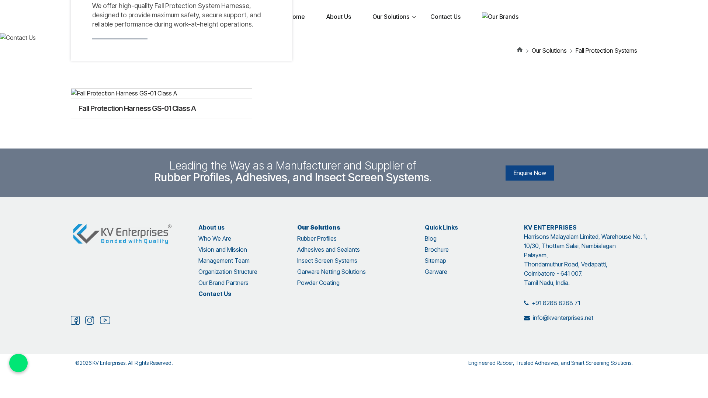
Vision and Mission (222, 249)
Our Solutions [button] (549, 50)
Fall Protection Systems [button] (606, 50)
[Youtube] (105, 323)
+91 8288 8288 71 (556, 303)
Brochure (437, 249)
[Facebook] (75, 322)
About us (211, 227)
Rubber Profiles (317, 238)
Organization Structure (227, 271)
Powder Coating (318, 282)
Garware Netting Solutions (331, 271)
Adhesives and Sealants (328, 249)
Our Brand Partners (223, 282)
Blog (431, 238)
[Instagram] (89, 322)
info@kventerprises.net (563, 317)
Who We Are (214, 238)
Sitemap (435, 260)
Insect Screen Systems (327, 260)
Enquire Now (530, 173)
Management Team (224, 260)
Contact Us (214, 293)
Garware (436, 271)
